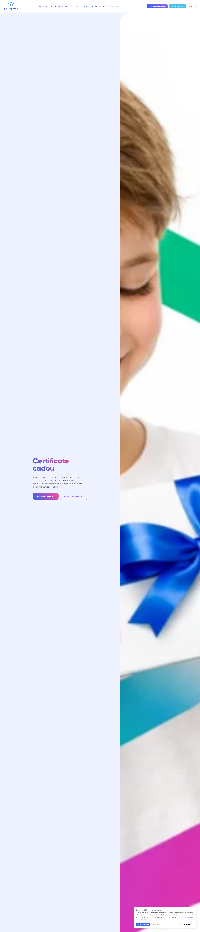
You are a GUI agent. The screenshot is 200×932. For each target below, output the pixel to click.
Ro (190, 6)
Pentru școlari (64, 6)
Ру (195, 6)
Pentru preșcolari (47, 6)
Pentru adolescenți (83, 6)
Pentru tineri (100, 6)
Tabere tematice (117, 6)
